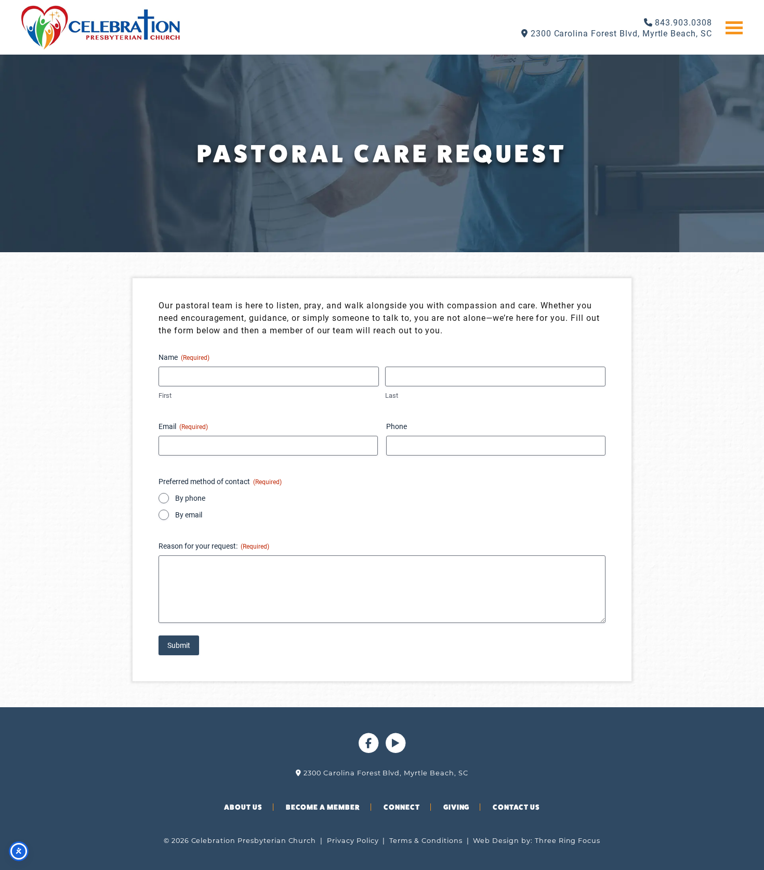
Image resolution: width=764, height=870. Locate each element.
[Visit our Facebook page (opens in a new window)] (369, 750)
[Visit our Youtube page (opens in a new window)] (395, 750)
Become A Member (323, 807)
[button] (734, 26)
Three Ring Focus (567, 840)
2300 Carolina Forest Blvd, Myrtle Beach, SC (620, 33)
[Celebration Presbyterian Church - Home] (100, 27)
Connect (402, 807)
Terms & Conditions (425, 840)
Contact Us (516, 807)
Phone (396, 426)
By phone (190, 498)
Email (183, 426)
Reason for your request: (214, 546)
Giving (456, 807)
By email (188, 515)
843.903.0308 (682, 22)
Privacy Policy (352, 840)
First (165, 395)
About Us (243, 807)
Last (391, 395)
